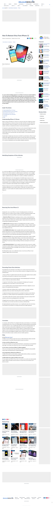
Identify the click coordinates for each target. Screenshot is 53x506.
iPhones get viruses (8, 337)
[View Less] (9, 419)
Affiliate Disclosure (27, 498)
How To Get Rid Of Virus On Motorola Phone (46, 61)
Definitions (37, 5)
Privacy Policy (17, 498)
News (19, 5)
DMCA (38, 498)
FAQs (4, 117)
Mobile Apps (42, 116)
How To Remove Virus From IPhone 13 (14, 432)
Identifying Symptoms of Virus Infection (10, 111)
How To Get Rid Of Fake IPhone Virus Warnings (23, 432)
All (42, 5)
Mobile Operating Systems (44, 122)
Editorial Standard (22, 497)
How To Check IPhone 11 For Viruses (22, 459)
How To (13, 5)
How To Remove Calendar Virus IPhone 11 (14, 445)
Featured (31, 5)
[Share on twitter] (29, 38)
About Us (16, 497)
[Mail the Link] (35, 38)
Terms (22, 498)
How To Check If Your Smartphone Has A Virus (5, 459)
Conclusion (5, 115)
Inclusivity (28, 497)
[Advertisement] (26, 503)
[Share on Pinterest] (30, 38)
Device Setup (6, 5)
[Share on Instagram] (6, 419)
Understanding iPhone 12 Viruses (9, 110)
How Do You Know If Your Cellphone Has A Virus (32, 445)
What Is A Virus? (46, 88)
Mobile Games (42, 118)
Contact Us (33, 498)
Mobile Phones (42, 120)
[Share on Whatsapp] (32, 38)
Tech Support (25, 5)
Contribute (39, 497)
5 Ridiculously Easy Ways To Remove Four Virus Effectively (47, 66)
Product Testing (33, 497)
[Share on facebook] (27, 38)
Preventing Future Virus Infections (9, 114)
